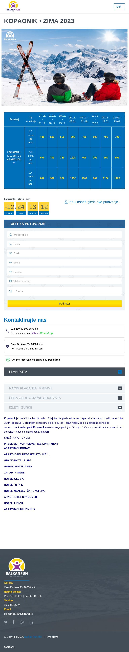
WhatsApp (46, 333)
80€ (42, 178)
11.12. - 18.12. (52, 119)
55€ (62, 136)
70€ (84, 136)
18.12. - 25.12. (62, 119)
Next (123, 66)
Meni (119, 6)
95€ (62, 178)
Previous (5, 66)
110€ (73, 157)
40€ (42, 136)
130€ (73, 178)
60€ (42, 157)
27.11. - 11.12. (42, 119)
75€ (62, 157)
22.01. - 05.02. (95, 119)
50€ (52, 136)
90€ (73, 136)
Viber (35, 333)
